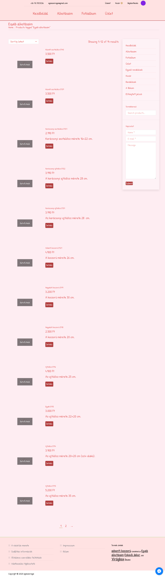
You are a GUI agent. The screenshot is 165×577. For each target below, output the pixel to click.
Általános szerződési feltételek (26, 557)
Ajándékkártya (136, 551)
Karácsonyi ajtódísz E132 (55, 168)
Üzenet (107, 3)
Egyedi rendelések (134, 69)
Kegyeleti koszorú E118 (54, 327)
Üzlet (128, 63)
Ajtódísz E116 (50, 366)
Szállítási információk (21, 551)
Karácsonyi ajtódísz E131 (55, 208)
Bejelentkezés (133, 3)
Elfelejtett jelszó (134, 94)
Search (153, 112)
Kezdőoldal (131, 45)
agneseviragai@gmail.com (58, 3)
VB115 (142, 555)
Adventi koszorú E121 (53, 248)
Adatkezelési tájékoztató (23, 563)
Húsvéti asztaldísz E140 (54, 49)
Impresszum (69, 545)
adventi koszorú (121, 550)
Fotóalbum (131, 57)
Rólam (66, 551)
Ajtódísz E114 (50, 446)
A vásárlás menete (20, 545)
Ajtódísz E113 (50, 485)
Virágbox (118, 558)
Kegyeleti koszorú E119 (54, 287)
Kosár (118, 3)
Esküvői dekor (132, 555)
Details (49, 61)
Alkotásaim (131, 51)
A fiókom (130, 88)
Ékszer (128, 559)
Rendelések (131, 82)
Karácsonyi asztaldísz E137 (56, 128)
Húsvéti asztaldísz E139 (54, 89)
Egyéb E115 (49, 406)
